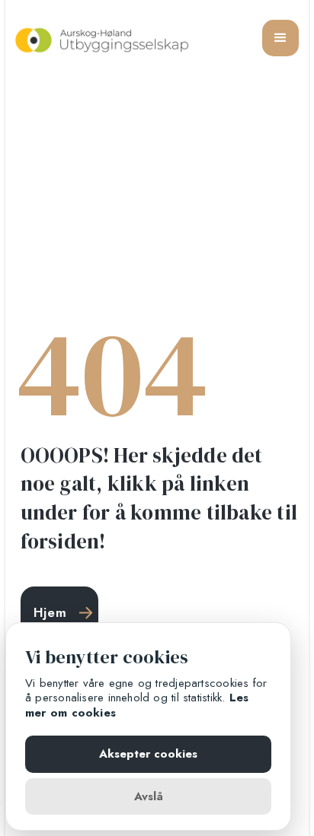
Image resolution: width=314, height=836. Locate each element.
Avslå (148, 796)
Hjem (50, 612)
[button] (280, 38)
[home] (103, 37)
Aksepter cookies (148, 753)
